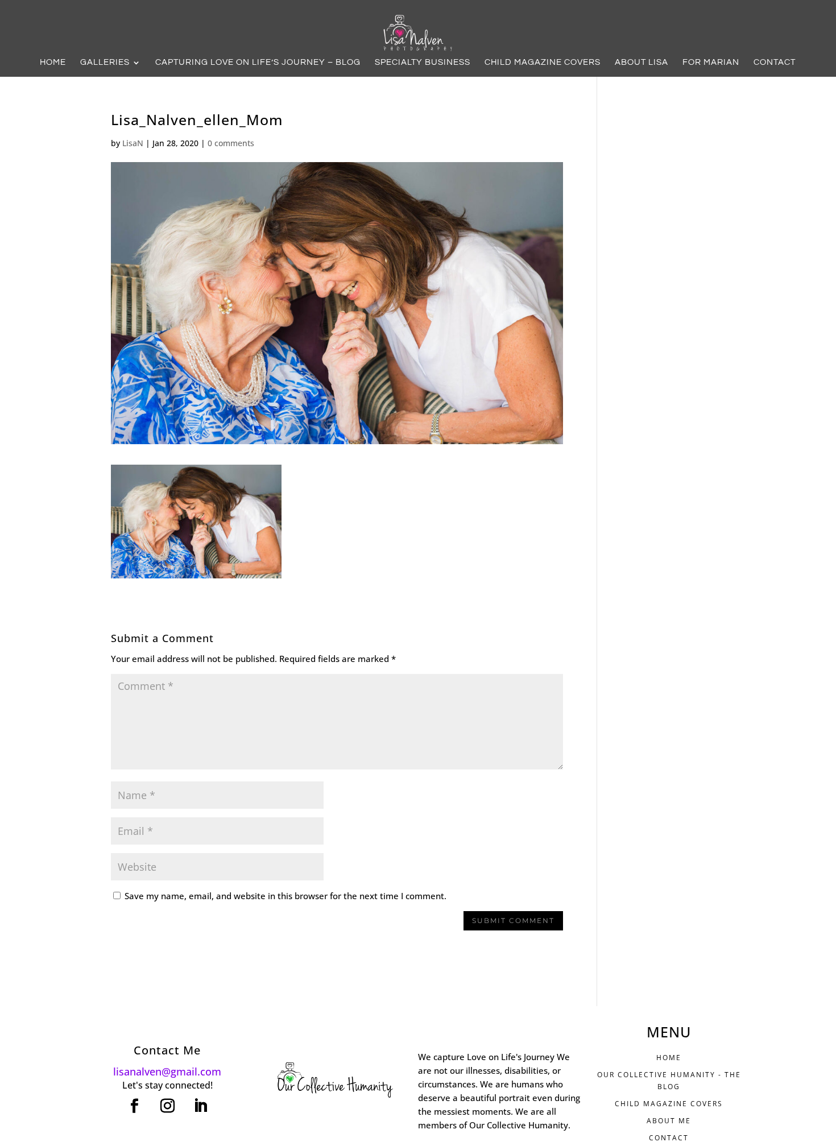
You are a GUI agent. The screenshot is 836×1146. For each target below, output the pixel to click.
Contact (775, 63)
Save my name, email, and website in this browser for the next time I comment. (285, 895)
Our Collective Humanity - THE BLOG (669, 1080)
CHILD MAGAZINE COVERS (669, 1103)
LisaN (132, 143)
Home (53, 63)
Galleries (105, 63)
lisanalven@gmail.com (167, 1071)
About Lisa (641, 63)
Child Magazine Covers (543, 63)
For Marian (710, 63)
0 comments (231, 143)
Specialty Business (422, 63)
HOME (668, 1057)
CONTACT (669, 1138)
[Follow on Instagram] (167, 1106)
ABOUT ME (669, 1121)
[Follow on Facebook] (134, 1106)
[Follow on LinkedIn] (200, 1106)
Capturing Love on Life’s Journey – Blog (258, 63)
